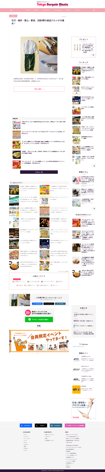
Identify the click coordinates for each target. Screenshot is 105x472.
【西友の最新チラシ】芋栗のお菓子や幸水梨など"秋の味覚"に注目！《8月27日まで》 (29, 253)
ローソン (55, 285)
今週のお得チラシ (43, 285)
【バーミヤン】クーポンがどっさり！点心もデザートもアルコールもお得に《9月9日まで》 (59, 210)
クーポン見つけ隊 (33, 281)
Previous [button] (10, 341)
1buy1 (20, 285)
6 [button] (45, 353)
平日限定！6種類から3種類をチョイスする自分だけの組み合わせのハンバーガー (28, 188)
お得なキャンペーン (19, 281)
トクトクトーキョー (48, 281)
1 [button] (33, 353)
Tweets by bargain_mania (78, 346)
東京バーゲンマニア (52, 4)
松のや (59, 281)
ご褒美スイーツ (30, 285)
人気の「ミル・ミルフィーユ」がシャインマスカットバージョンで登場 (59, 231)
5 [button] (42, 353)
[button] (11, 10)
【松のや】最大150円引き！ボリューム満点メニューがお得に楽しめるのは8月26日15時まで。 (29, 264)
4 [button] (40, 353)
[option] (39, 341)
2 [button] (35, 353)
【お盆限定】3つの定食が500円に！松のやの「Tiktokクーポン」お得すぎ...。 (59, 188)
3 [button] (38, 353)
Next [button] (67, 341)
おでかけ (13, 16)
